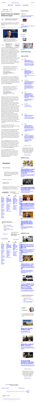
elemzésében (7, 140)
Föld (6, 196)
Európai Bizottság (15, 196)
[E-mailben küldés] (26, 27)
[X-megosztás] (28, 27)
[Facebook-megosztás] (30, 27)
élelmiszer (22, 261)
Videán (9, 229)
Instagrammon (6, 229)
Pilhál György (24, 307)
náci (11, 11)
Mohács (22, 326)
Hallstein (15, 76)
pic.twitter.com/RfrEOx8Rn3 (7, 92)
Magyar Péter (22, 201)
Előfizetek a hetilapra (27, 154)
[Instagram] (16, 225)
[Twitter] (18, 225)
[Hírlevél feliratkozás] (18, 224)
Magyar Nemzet (5, 9)
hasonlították (11, 147)
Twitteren (5, 227)
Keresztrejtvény (23, 34)
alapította (12, 47)
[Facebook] (14, 225)
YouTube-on (11, 229)
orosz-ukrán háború (23, 242)
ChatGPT (20, 196)
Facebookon (11, 226)
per (21, 358)
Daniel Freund (3, 11)
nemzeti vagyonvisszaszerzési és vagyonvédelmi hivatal (27, 218)
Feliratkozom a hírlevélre (17, 45)
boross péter (26, 103)
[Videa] (14, 227)
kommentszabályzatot (7, 175)
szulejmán (24, 308)
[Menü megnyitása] (33, 3)
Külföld (11, 9)
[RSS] (18, 227)
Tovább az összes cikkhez (16, 239)
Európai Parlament (23, 281)
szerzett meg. (12, 63)
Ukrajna (2, 196)
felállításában (10, 83)
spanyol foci (22, 24)
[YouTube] (16, 227)
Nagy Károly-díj (8, 11)
